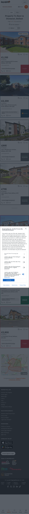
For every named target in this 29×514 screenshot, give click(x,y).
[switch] (23, 257)
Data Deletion (6, 285)
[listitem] (14, 254)
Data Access (14, 285)
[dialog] (14, 257)
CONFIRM (8, 280)
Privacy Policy (23, 285)
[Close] (26, 229)
